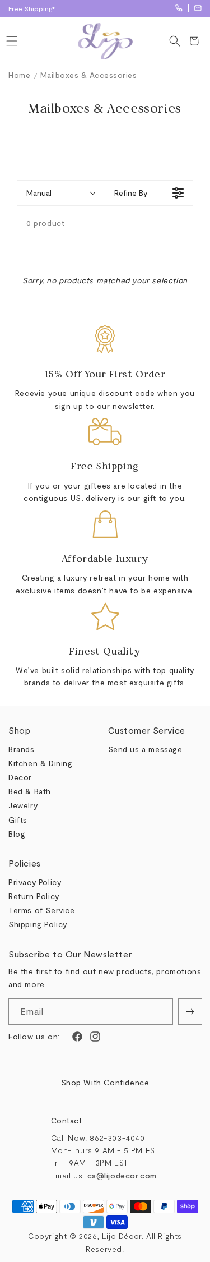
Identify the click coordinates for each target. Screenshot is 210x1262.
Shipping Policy (37, 924)
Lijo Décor (122, 1236)
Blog (16, 834)
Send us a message (145, 749)
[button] (11, 41)
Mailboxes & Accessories (88, 75)
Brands (21, 749)
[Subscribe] (190, 1011)
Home (19, 75)
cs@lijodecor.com (198, 8)
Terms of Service (41, 910)
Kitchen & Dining (40, 763)
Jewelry (23, 805)
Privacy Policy (34, 882)
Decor (20, 777)
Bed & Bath (29, 791)
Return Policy (33, 896)
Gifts (17, 820)
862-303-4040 (179, 8)
